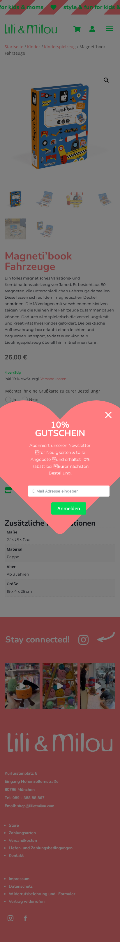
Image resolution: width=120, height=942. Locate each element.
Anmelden (68, 508)
